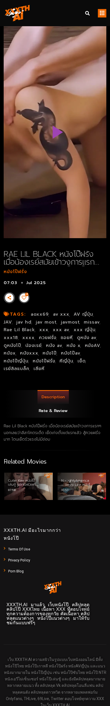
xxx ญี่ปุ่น (85, 329)
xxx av (61, 329)
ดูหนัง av (87, 337)
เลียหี (39, 368)
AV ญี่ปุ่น (83, 314)
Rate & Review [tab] (53, 411)
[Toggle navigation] (102, 13)
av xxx (61, 314)
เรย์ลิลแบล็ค (16, 368)
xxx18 (11, 337)
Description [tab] (53, 397)
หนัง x (74, 345)
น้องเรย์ (33, 345)
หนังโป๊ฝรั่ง (15, 271)
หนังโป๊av (70, 353)
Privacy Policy (19, 560)
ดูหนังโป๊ (12, 345)
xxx (44, 329)
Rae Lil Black (19, 329)
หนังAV (93, 345)
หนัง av (54, 345)
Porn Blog (16, 571)
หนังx (10, 353)
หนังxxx (29, 353)
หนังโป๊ (50, 353)
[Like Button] (24, 297)
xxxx (28, 337)
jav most (46, 322)
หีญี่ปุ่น (66, 361)
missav (92, 322)
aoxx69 (40, 314)
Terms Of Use (19, 549)
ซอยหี (67, 337)
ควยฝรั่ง (47, 337)
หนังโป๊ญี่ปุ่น (16, 361)
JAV (8, 322)
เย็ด (82, 361)
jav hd (24, 322)
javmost (70, 322)
